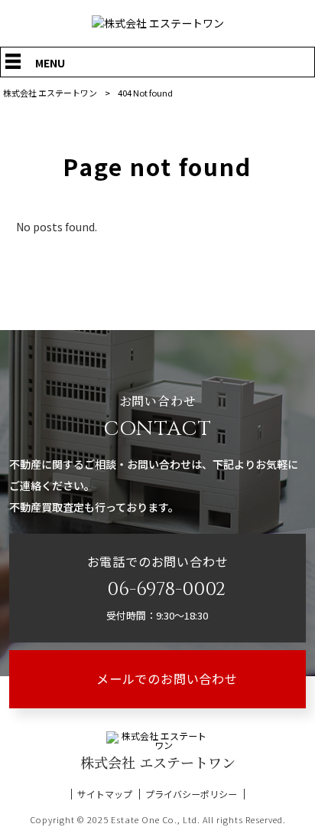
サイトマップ (104, 794)
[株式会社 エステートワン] (158, 23)
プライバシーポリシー (191, 794)
